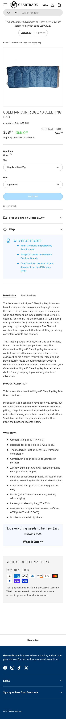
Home (5, 43)
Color (5, 177)
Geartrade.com (16, 711)
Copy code (42, 33)
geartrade (8, 122)
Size (5, 160)
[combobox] (33, 12)
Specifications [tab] (28, 295)
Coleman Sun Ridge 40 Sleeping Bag (26, 43)
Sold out (33, 196)
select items (21, 25)
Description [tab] (9, 295)
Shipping (7, 137)
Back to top (33, 640)
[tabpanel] (33, 410)
